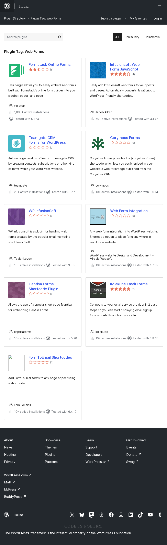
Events (131, 447)
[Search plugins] (59, 37)
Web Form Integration (129, 211)
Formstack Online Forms (50, 64)
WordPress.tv (98, 462)
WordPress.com (18, 475)
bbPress (12, 489)
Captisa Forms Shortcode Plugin (43, 286)
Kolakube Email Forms (129, 284)
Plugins (50, 455)
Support (91, 447)
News (8, 447)
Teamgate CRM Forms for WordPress (47, 140)
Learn (90, 440)
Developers (94, 455)
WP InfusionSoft (42, 211)
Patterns (51, 462)
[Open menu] (160, 6)
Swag (132, 462)
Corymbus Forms (125, 138)
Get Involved (136, 440)
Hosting (10, 455)
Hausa (18, 515)
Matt (9, 482)
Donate (134, 455)
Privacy (9, 462)
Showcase (52, 440)
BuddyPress (15, 497)
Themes (51, 447)
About (8, 440)
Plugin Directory (15, 18)
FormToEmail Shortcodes (50, 357)
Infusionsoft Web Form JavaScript (125, 66)
